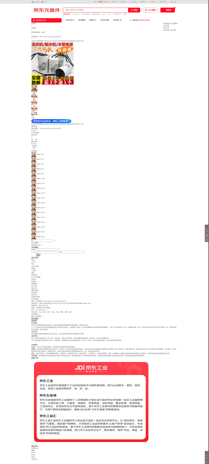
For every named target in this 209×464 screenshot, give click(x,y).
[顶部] (207, 459)
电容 (32, 260)
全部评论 (34, 448)
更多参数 (35, 314)
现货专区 (69, 20)
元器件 (33, 23)
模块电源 (34, 275)
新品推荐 (81, 20)
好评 (33, 453)
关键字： (34, 250)
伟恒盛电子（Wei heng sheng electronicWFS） (46, 37)
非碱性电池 (95, 14)
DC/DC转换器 (35, 277)
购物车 (168, 10)
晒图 (33, 450)
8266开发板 (86, 14)
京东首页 (37, 2)
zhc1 (109, 14)
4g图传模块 (66, 14)
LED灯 (33, 262)
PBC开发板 (35, 266)
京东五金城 (105, 20)
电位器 (33, 279)
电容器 (33, 28)
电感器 (33, 281)
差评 (33, 457)
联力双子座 (117, 14)
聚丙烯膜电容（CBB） (38, 32)
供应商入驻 (117, 20)
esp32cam (76, 14)
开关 (32, 264)
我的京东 (123, 2)
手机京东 (173, 2)
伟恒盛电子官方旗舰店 (170, 23)
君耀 (124, 14)
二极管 (33, 271)
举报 (32, 118)
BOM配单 (152, 10)
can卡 (104, 14)
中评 (33, 455)
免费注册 (106, 2)
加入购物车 (35, 243)
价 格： (34, 252)
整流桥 (33, 268)
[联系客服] (207, 228)
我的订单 (115, 2)
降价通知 (36, 133)
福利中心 (93, 20)
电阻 (32, 273)
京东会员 (134, 2)
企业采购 (142, 2)
